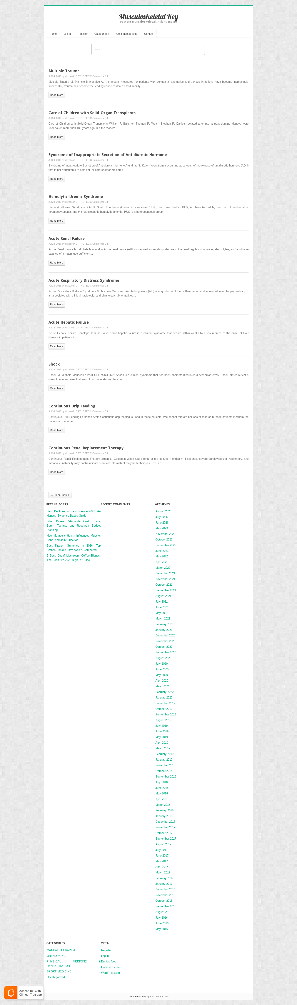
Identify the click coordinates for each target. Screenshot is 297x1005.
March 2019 (162, 748)
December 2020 (165, 635)
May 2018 (161, 793)
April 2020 (161, 680)
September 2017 (165, 838)
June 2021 (162, 607)
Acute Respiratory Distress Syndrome (83, 280)
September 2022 (165, 545)
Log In (67, 33)
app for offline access (149, 996)
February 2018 (164, 810)
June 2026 (162, 522)
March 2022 (162, 567)
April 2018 (161, 799)
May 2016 (161, 929)
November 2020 (165, 641)
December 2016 (165, 889)
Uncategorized (56, 977)
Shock (54, 364)
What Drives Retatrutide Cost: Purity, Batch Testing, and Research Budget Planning (74, 526)
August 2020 (163, 658)
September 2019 (165, 714)
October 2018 (163, 771)
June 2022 (162, 550)
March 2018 (162, 804)
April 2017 (161, 866)
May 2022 (161, 556)
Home (53, 33)
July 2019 (161, 725)
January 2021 (163, 629)
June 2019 (162, 731)
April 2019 (161, 742)
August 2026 (163, 511)
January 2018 (163, 816)
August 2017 (163, 844)
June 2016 (162, 923)
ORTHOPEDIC (84, 76)
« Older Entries (60, 495)
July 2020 (161, 663)
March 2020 (162, 686)
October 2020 (163, 646)
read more (56, 95)
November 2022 (165, 533)
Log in (105, 955)
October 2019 (163, 708)
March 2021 (162, 618)
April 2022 (161, 562)
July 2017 (161, 850)
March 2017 (162, 872)
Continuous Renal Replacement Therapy (85, 448)
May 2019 (161, 737)
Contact (148, 33)
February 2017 (164, 878)
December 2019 (165, 703)
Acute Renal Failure (66, 238)
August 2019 (163, 720)
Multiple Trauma (64, 71)
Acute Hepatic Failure (68, 322)
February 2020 (164, 692)
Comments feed (111, 967)
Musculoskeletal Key (148, 16)
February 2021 (164, 624)
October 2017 (163, 833)
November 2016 (165, 895)
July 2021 (161, 601)
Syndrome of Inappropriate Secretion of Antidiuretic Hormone (107, 154)
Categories (102, 33)
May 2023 (161, 528)
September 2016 (165, 906)
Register (83, 33)
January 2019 (163, 759)
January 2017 (163, 883)
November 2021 (165, 579)
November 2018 (165, 765)
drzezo (69, 76)
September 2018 (165, 776)
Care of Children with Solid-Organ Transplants (92, 112)
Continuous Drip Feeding (71, 406)
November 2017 (165, 827)
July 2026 (161, 517)
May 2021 (161, 613)
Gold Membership (126, 33)
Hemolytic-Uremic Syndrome (75, 196)
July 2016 (161, 917)
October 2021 (163, 584)
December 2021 (165, 573)
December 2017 (165, 821)
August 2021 (163, 596)
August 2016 (163, 912)
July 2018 (161, 782)
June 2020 (162, 669)
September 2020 (165, 652)
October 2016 (163, 900)
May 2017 (161, 861)
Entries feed (108, 961)
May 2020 (161, 675)
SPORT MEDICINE (59, 971)
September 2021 (165, 590)
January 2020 (163, 697)
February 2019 (164, 754)
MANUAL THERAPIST (61, 950)
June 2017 (162, 855)
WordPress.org (110, 972)
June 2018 (162, 787)
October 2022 (163, 539)
